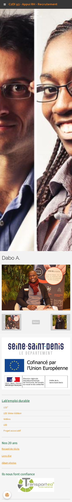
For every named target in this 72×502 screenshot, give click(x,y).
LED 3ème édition (12, 413)
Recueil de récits (10, 448)
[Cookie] (7, 495)
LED (5, 424)
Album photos (9, 462)
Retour (36, 322)
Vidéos (7, 419)
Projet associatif (12, 430)
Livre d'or (7, 455)
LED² (5, 407)
